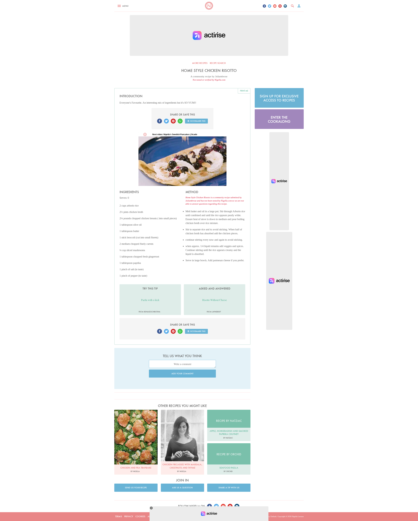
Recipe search (218, 63)
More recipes (200, 63)
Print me (244, 91)
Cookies (140, 516)
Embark (274, 516)
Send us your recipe (136, 487)
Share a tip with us (228, 487)
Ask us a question (182, 487)
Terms (118, 516)
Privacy (128, 516)
